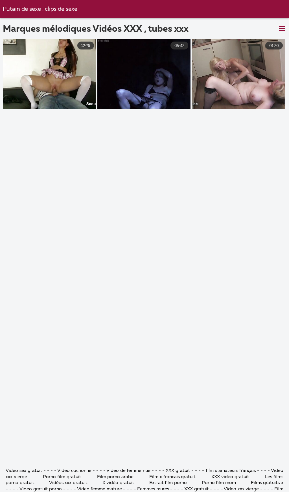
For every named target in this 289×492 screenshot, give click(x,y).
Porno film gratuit (62, 477)
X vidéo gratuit (118, 483)
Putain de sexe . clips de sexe (40, 9)
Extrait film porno (168, 483)
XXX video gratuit (230, 477)
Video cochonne (74, 471)
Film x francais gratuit (172, 477)
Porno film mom (219, 483)
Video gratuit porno (40, 489)
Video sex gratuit (24, 471)
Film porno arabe (115, 477)
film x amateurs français (231, 471)
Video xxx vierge (241, 489)
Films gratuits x (267, 483)
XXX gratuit (178, 471)
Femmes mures (153, 489)
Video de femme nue (128, 471)
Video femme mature (99, 489)
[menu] (282, 29)
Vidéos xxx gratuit (68, 483)
